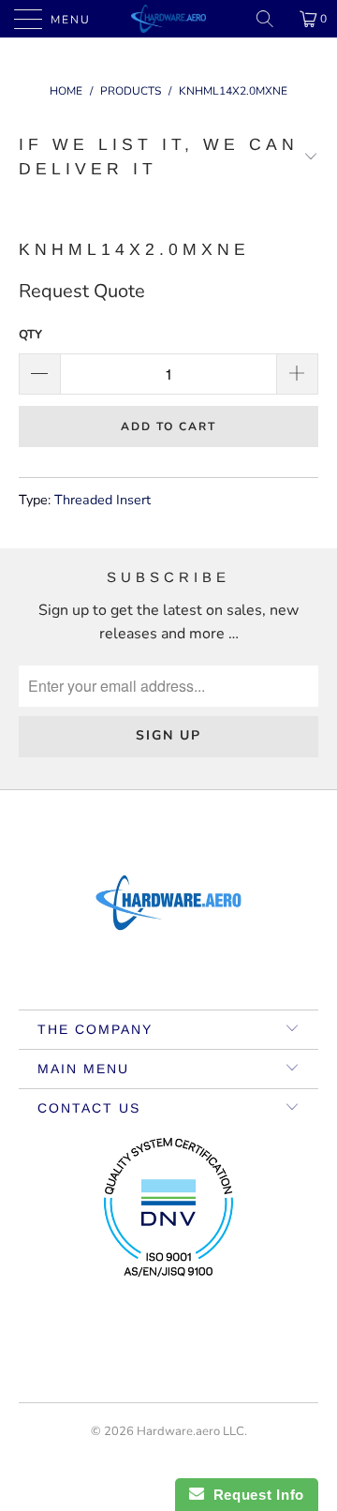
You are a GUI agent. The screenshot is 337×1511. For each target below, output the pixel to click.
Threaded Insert (102, 499)
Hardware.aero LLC (190, 1431)
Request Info (254, 1495)
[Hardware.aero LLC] (168, 18)
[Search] (271, 18)
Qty (30, 334)
